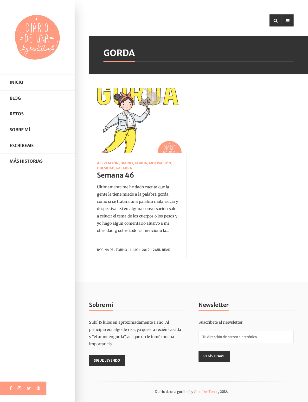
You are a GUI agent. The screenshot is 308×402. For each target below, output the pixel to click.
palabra (124, 168)
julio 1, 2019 (140, 250)
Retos (17, 114)
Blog (15, 98)
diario (127, 163)
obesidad (105, 168)
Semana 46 (115, 175)
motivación (160, 163)
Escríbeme (22, 145)
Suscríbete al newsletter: (221, 322)
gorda (141, 163)
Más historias (26, 161)
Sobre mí (20, 129)
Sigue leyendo (107, 360)
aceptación (108, 163)
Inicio (16, 82)
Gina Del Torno (114, 250)
